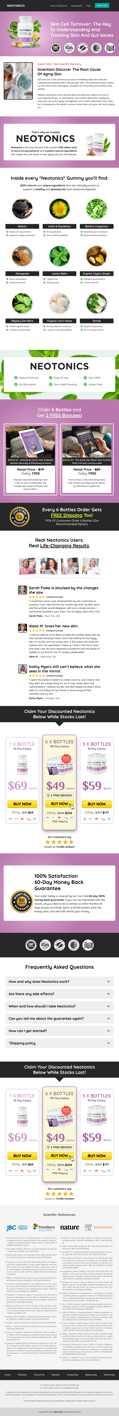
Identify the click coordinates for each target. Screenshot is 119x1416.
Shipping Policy (91, 1375)
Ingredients (77, 5)
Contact (7, 1375)
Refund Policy (109, 1375)
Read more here (89, 1401)
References (22, 1375)
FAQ (88, 5)
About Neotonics (59, 5)
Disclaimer (56, 1375)
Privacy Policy (72, 1375)
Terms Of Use (39, 1375)
